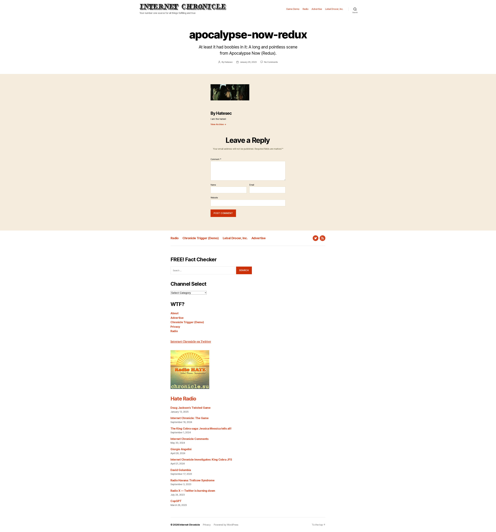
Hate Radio (183, 398)
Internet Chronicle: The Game (189, 418)
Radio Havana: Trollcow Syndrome (193, 480)
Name (213, 185)
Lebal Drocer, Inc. (334, 9)
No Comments (271, 62)
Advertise (317, 9)
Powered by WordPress (226, 524)
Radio (305, 9)
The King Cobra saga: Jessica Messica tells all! (201, 428)
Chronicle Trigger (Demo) (201, 238)
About (175, 313)
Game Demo (292, 9)
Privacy (175, 326)
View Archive (218, 124)
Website (214, 197)
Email (251, 185)
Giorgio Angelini (181, 449)
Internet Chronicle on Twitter (191, 341)
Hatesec (229, 62)
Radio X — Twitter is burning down (193, 490)
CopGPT (176, 501)
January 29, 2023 (248, 62)
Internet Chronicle (189, 524)
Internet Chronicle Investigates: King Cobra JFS (201, 459)
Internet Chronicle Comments (190, 439)
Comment (216, 159)
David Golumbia (181, 470)
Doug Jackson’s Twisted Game (191, 407)
